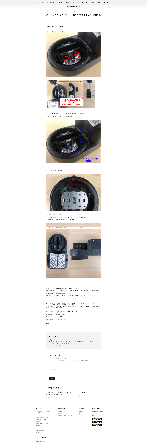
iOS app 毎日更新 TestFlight (42, 417)
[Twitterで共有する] (55, 323)
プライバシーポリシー (75, 360)
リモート (86, 2)
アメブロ (60, 420)
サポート (98, 2)
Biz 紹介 (81, 415)
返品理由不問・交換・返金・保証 (65, 415)
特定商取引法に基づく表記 (41, 428)
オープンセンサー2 (59, 2)
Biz (80, 413)
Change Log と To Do (41, 419)
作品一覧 (93, 2)
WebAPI (37, 432)
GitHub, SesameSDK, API (41, 415)
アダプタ (73, 11)
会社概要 (60, 411)
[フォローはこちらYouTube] (43, 437)
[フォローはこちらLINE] (46, 437)
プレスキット (60, 417)
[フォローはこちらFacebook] (37, 437)
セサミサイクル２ (68, 2)
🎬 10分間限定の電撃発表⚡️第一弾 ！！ (73, 6)
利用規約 (83, 360)
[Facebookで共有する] (52, 323)
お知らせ (38, 421)
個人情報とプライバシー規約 (42, 423)
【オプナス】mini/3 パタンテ (85, 392)
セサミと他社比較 (40, 430)
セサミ (42, 2)
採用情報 (60, 413)
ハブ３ (82, 2)
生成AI (80, 411)
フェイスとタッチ (49, 2)
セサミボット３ (75, 2)
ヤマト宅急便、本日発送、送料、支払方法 (43, 412)
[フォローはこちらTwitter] (40, 437)
